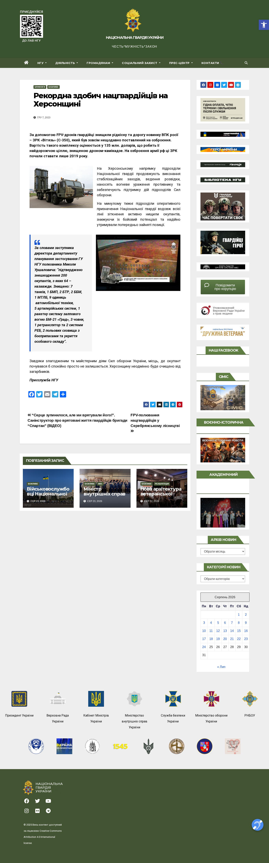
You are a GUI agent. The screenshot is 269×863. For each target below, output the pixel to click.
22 (239, 639)
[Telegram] (238, 85)
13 (225, 630)
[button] (264, 25)
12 (218, 630)
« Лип (221, 667)
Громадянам (99, 63)
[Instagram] (210, 85)
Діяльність (65, 63)
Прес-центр (180, 63)
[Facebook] (203, 85)
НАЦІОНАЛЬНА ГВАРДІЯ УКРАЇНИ (134, 37)
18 (211, 639)
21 (232, 639)
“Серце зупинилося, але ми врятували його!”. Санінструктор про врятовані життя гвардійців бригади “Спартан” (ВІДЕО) (77, 420)
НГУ (41, 63)
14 (232, 630)
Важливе (53, 87)
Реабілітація (162, 484)
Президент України (19, 715)
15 (239, 630)
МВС (100, 484)
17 (204, 639)
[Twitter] (224, 85)
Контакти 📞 (212, 63)
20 (225, 639)
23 (246, 639)
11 (211, 630)
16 (246, 630)
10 (204, 630)
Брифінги (40, 87)
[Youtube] (231, 85)
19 (218, 639)
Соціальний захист (140, 63)
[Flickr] (217, 85)
